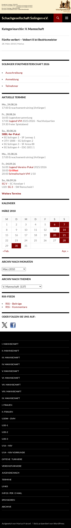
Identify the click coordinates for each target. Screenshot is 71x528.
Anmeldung (12, 79)
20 (54, 235)
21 (64, 235)
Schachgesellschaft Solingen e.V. (25, 18)
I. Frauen (7, 405)
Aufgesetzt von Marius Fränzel (16, 523)
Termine (6, 479)
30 (16, 245)
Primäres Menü (66, 18)
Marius (20, 43)
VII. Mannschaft (11, 384)
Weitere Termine (11, 193)
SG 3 (10, 186)
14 (64, 229)
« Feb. (6, 251)
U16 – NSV (7, 445)
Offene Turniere (12, 459)
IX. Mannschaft (11, 398)
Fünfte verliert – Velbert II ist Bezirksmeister (29, 39)
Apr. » (65, 251)
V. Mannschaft (10, 371)
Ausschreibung (13, 72)
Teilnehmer (11, 85)
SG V (4, 183)
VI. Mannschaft (11, 377)
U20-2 (5, 432)
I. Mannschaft (10, 344)
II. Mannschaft (10, 350)
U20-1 (5, 425)
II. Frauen (7, 411)
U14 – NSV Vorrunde (13, 452)
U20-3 (5, 438)
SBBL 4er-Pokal (11, 134)
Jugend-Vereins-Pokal (21, 167)
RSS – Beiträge (13, 303)
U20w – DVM (8, 418)
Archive (6, 506)
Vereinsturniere (11, 466)
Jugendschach (10, 472)
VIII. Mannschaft (11, 391)
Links (5, 486)
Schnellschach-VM (19, 173)
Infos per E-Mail (12, 493)
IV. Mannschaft (11, 364)
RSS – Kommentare (16, 306)
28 (64, 240)
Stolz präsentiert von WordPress (48, 523)
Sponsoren (8, 499)
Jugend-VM (15, 120)
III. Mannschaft (11, 357)
